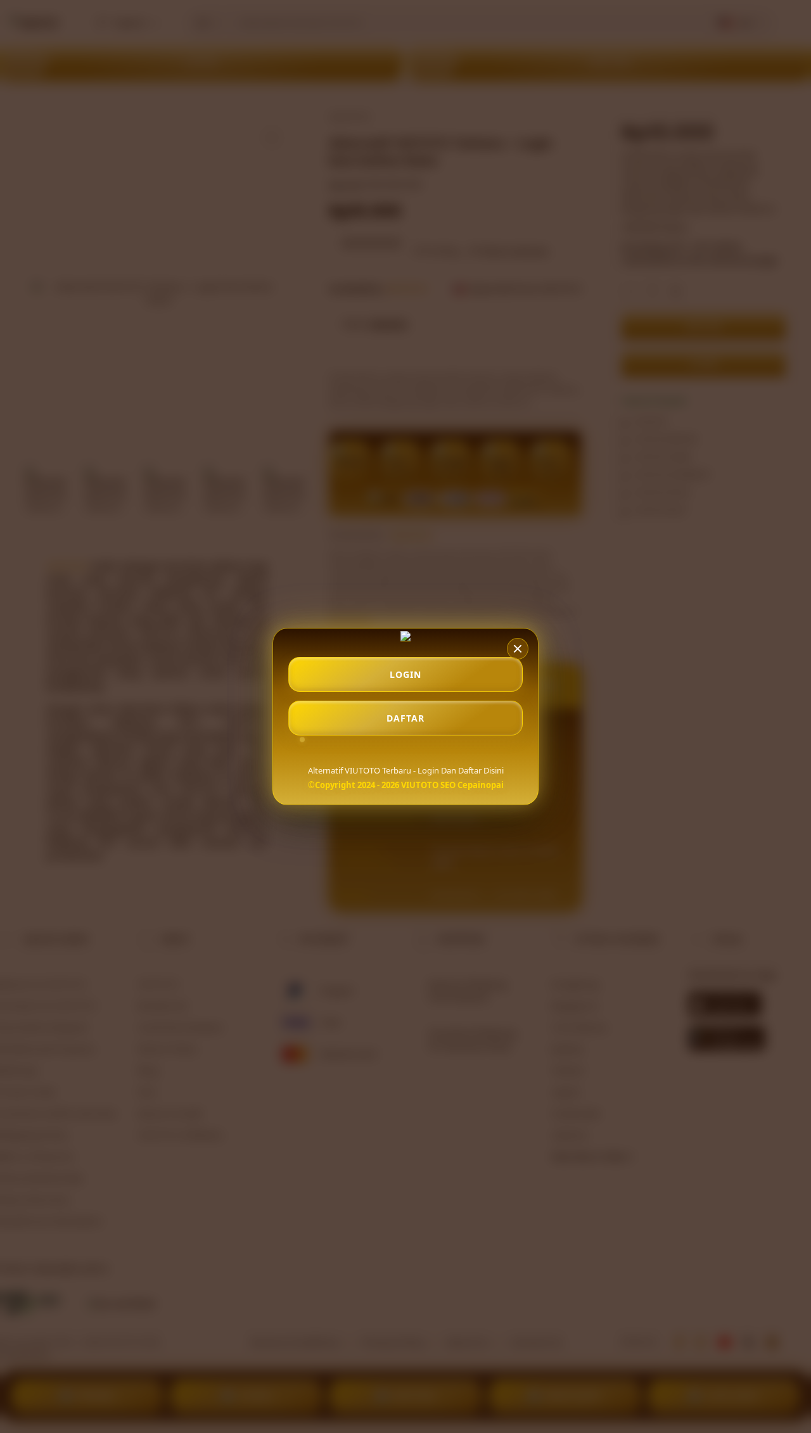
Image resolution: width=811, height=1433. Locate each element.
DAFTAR (405, 718)
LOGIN (405, 674)
